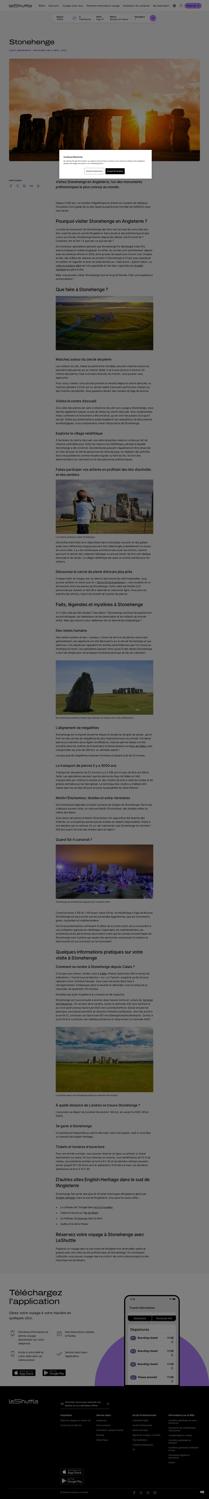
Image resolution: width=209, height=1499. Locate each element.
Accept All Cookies (115, 171)
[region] (105, 164)
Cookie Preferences (94, 171)
